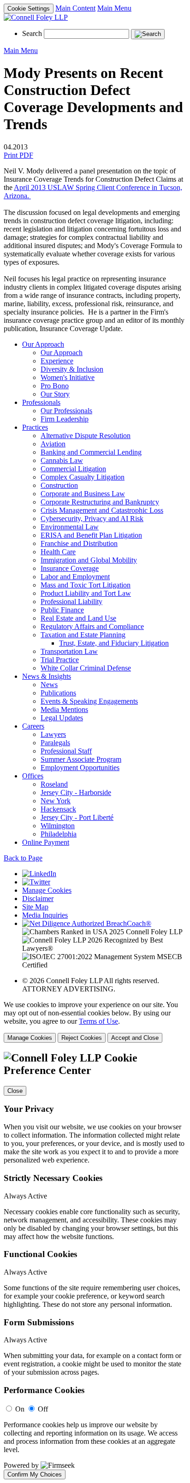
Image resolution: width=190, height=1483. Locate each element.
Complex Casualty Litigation (83, 477)
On (19, 1409)
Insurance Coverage (70, 568)
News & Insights (46, 676)
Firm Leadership (65, 419)
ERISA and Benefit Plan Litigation (91, 535)
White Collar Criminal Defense (86, 668)
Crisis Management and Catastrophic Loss (102, 510)
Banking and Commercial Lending (91, 452)
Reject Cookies (81, 1037)
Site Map (35, 907)
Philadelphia (59, 834)
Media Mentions (64, 709)
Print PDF (18, 155)
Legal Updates (62, 718)
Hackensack (58, 809)
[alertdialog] (95, 1265)
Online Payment (45, 842)
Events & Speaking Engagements (89, 701)
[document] (95, 1265)
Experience (57, 361)
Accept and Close (135, 1037)
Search (32, 33)
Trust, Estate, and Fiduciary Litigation (114, 643)
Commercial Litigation (73, 469)
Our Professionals (66, 411)
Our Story (55, 394)
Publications (58, 693)
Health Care (58, 552)
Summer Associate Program (81, 759)
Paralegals (55, 743)
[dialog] (95, 1022)
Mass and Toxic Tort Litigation (86, 585)
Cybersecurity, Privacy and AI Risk (92, 518)
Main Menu (114, 8)
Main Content (75, 8)
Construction (59, 485)
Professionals (41, 402)
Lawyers (53, 734)
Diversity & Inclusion (72, 369)
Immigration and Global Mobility (89, 560)
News (49, 684)
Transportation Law (69, 651)
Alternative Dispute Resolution (86, 435)
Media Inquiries (45, 915)
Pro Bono (55, 386)
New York (56, 801)
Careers (33, 726)
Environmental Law (70, 527)
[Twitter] (36, 882)
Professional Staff (66, 751)
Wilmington (58, 826)
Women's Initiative (68, 377)
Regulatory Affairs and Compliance (92, 626)
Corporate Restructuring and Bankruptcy (100, 502)
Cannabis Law (62, 460)
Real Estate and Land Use (78, 618)
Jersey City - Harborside (76, 792)
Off (43, 1409)
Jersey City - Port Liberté (77, 817)
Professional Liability (71, 601)
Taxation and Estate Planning (83, 635)
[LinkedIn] (39, 874)
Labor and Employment (75, 577)
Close (15, 1090)
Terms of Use (98, 1021)
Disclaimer (37, 898)
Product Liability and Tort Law (86, 593)
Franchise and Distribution (79, 543)
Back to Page (23, 858)
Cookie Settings (28, 8)
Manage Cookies (46, 890)
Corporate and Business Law (83, 494)
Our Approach (43, 344)
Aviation (53, 444)
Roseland (54, 784)
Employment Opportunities (80, 767)
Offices (32, 776)
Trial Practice (60, 660)
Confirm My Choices (34, 1474)
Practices (35, 427)
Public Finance (62, 610)
